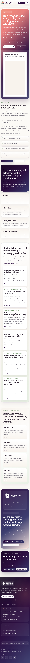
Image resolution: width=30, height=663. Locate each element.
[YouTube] (14, 657)
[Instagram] (6, 657)
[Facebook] (2, 657)
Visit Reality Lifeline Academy (11, 545)
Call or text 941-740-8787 (10, 633)
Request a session (21, 569)
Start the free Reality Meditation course (13, 541)
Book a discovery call (9, 46)
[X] (10, 657)
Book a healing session (8, 596)
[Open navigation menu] (27, 2)
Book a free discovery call (8, 600)
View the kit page (22, 46)
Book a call (21, 2)
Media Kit (24, 643)
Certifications (5, 643)
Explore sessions (19, 161)
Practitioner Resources (15, 643)
